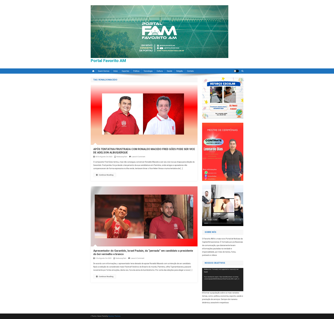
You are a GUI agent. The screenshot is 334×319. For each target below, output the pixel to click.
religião (179, 71)
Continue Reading (106, 175)
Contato (190, 71)
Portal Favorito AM (108, 60)
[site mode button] (236, 71)
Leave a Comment (138, 157)
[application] (222, 279)
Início (116, 71)
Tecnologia (148, 71)
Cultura (160, 71)
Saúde (169, 71)
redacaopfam (121, 157)
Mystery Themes (114, 316)
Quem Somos (103, 71)
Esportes (125, 71)
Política (136, 71)
